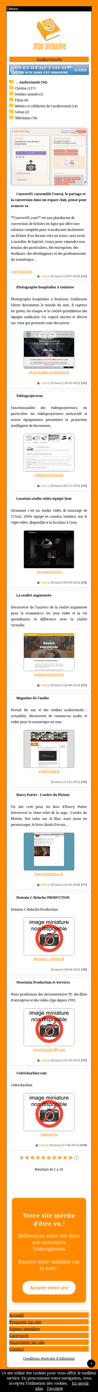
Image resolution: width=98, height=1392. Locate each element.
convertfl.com (21, 271)
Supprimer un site (27, 1342)
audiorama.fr (49, 771)
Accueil (16, 1315)
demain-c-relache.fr (49, 958)
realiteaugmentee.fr (49, 674)
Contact (16, 1349)
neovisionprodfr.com (49, 1049)
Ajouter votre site (49, 1288)
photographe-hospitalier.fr (49, 372)
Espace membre (24, 1328)
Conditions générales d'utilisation (49, 1358)
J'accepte (55, 1388)
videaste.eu (49, 1134)
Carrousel (18, 1335)
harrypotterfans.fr (49, 874)
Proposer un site (25, 1322)
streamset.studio (49, 571)
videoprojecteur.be (49, 475)
